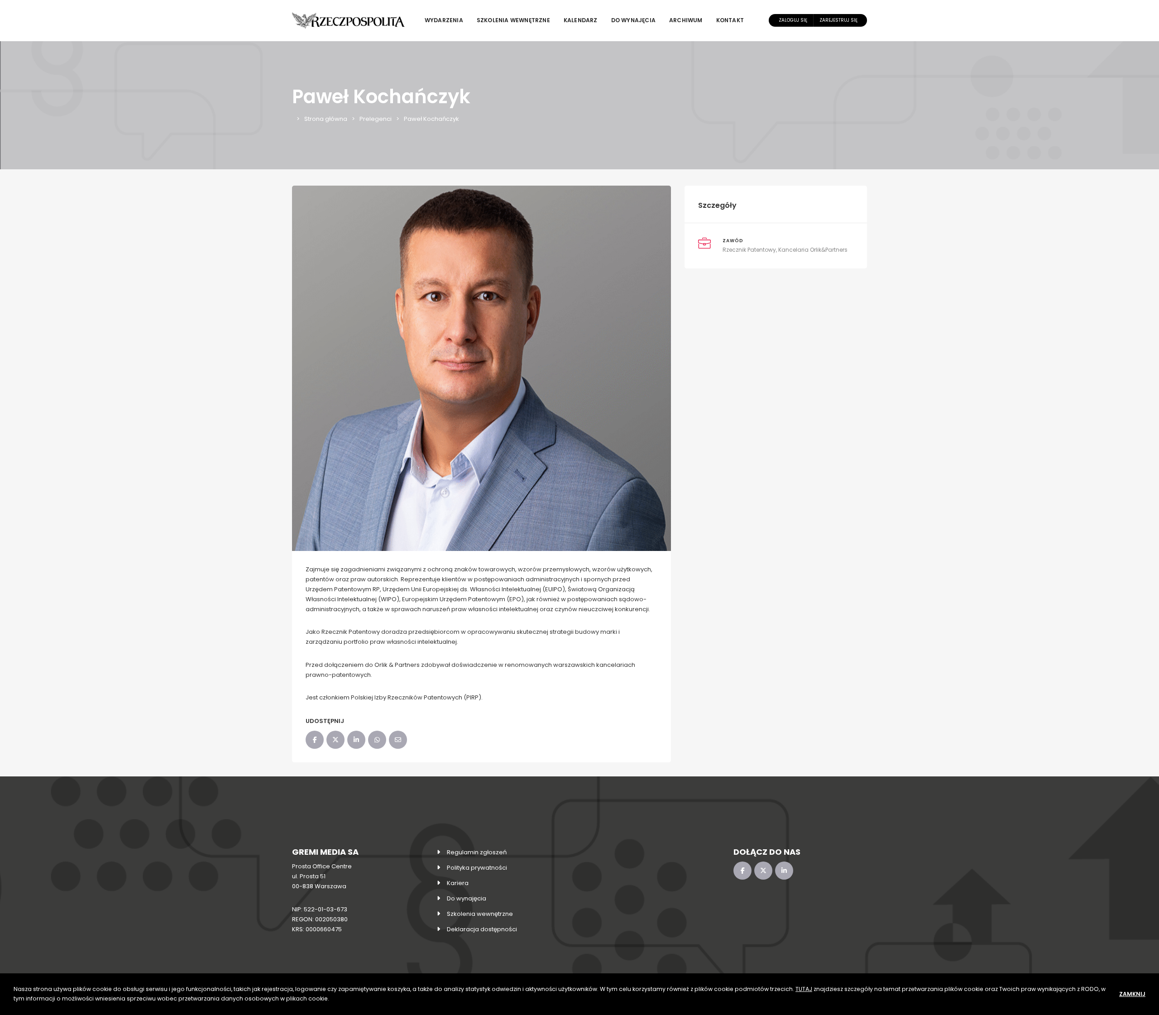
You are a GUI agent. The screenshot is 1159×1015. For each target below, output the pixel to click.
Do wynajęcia (633, 20)
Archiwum (686, 20)
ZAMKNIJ (1132, 994)
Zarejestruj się (838, 20)
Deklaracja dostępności (482, 929)
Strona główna (325, 119)
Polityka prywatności (477, 867)
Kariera (458, 883)
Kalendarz (581, 20)
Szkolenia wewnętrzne (513, 20)
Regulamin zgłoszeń (477, 852)
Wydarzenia (444, 20)
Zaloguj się (793, 20)
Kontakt (730, 20)
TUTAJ (803, 989)
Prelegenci (375, 119)
